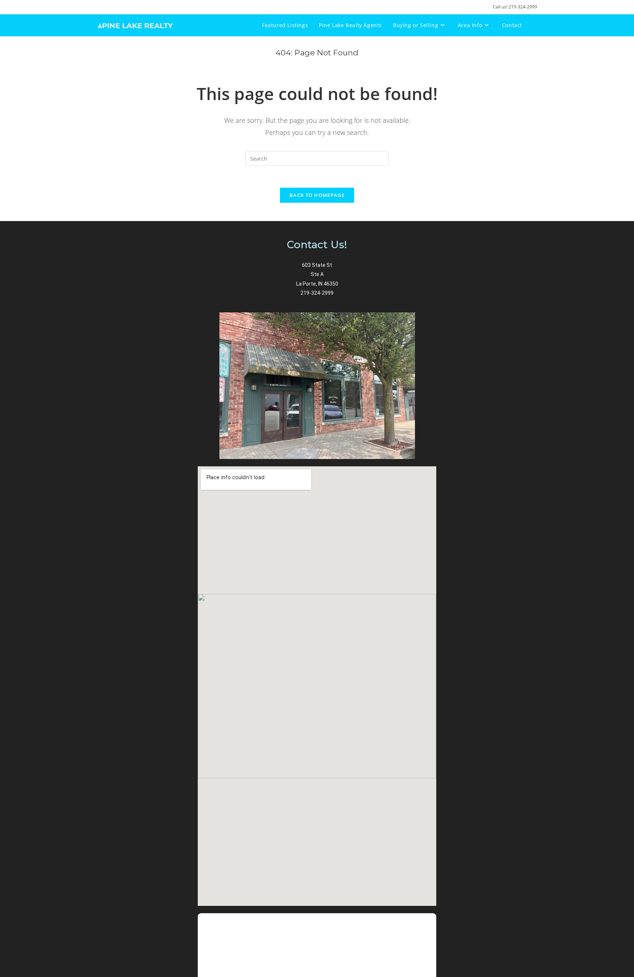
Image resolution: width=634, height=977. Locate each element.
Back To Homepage (317, 195)
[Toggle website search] (535, 25)
